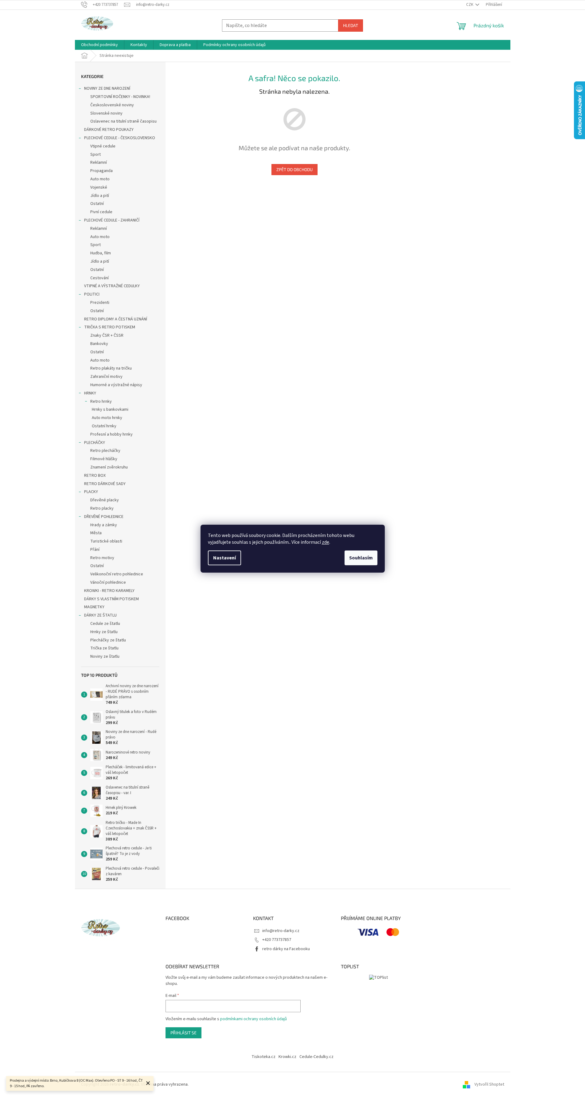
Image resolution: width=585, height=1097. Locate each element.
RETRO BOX (95, 475)
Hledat (350, 25)
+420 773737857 (276, 940)
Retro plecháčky (105, 451)
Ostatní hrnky (104, 426)
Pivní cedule (101, 212)
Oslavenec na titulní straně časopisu (123, 121)
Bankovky (99, 344)
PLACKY (91, 492)
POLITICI (91, 294)
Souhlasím (361, 557)
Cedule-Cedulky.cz (316, 1057)
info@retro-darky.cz (280, 931)
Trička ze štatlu (104, 648)
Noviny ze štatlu (104, 656)
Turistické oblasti (106, 541)
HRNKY (90, 393)
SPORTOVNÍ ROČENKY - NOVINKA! (120, 97)
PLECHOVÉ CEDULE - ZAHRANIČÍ (111, 220)
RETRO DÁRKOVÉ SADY (105, 484)
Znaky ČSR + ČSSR (106, 335)
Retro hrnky (101, 401)
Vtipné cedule (102, 146)
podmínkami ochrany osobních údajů (253, 1019)
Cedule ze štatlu (105, 624)
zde (325, 542)
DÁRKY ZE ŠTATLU (100, 615)
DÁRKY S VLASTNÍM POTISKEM (111, 599)
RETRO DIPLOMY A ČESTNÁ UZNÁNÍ (115, 319)
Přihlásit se (183, 1032)
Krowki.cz (287, 1057)
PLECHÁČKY (94, 443)
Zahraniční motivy (106, 377)
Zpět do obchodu (294, 169)
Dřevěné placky (104, 500)
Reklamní (98, 162)
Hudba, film (100, 253)
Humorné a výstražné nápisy (116, 385)
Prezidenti (99, 303)
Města (96, 533)
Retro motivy (102, 558)
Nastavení (224, 557)
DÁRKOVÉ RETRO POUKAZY (109, 130)
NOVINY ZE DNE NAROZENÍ (107, 88)
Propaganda (101, 171)
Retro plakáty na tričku (111, 368)
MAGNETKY (94, 607)
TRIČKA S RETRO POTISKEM (109, 327)
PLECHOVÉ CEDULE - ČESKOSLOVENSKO (119, 138)
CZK (470, 4)
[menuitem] (99, 45)
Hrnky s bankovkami (110, 409)
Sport (95, 154)
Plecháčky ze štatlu (108, 640)
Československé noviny (112, 105)
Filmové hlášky (103, 459)
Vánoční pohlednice (108, 582)
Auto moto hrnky (107, 418)
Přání (94, 550)
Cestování (99, 278)
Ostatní (97, 204)
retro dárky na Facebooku (286, 949)
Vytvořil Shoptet (489, 1084)
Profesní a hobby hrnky (111, 434)
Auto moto (100, 179)
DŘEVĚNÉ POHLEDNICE (103, 517)
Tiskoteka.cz (263, 1057)
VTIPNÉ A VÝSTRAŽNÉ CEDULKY (112, 286)
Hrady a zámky (103, 525)
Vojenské (98, 187)
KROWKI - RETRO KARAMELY (109, 591)
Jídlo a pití (99, 196)
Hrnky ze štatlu (104, 632)
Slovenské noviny (106, 113)
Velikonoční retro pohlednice (116, 574)
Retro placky (102, 508)
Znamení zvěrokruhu (109, 467)
